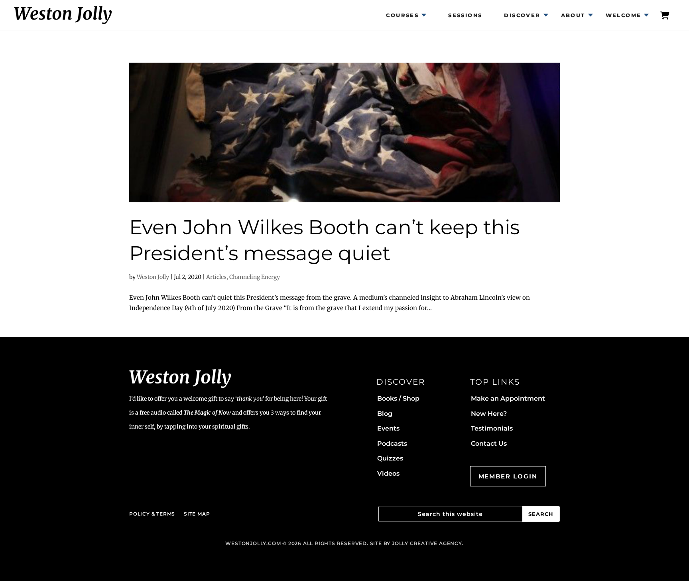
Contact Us (489, 443)
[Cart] (665, 15)
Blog (384, 413)
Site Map (197, 514)
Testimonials (492, 428)
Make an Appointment (508, 398)
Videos (388, 473)
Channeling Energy (254, 277)
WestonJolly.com (253, 543)
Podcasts (392, 443)
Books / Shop (398, 398)
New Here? (489, 413)
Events (388, 428)
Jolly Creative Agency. (428, 543)
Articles (216, 277)
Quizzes (390, 458)
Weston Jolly (153, 277)
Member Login (507, 476)
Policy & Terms (152, 514)
